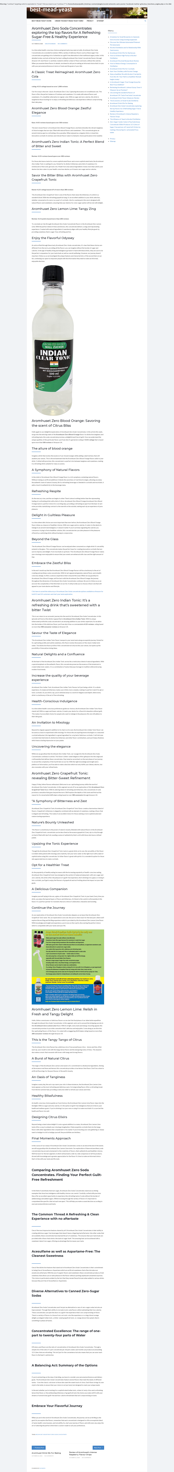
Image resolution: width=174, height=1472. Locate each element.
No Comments (62, 43)
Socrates (42, 1468)
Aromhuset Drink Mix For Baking (46, 1453)
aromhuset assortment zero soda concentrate (51, 1434)
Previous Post (39, 1447)
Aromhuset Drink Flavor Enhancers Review (124, 98)
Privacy (90, 21)
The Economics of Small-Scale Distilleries (124, 101)
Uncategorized (50, 43)
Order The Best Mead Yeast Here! (69, 21)
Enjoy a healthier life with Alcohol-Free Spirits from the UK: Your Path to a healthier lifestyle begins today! (125, 76)
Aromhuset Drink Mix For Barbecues (122, 53)
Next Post (97, 1447)
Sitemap (100, 21)
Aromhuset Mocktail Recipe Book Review (124, 61)
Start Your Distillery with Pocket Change (124, 71)
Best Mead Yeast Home (41, 21)
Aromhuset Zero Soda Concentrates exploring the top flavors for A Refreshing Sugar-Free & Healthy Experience (125, 108)
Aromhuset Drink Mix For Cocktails (122, 69)
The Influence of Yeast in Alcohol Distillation (125, 119)
